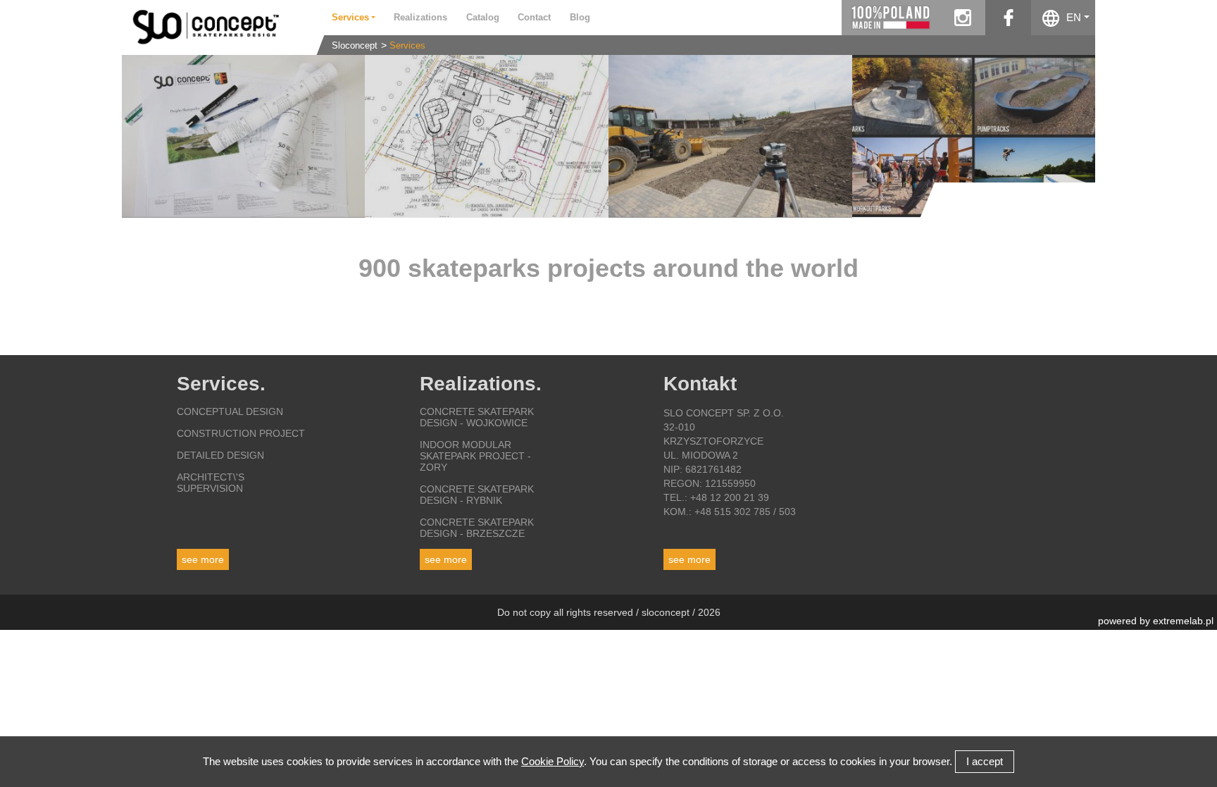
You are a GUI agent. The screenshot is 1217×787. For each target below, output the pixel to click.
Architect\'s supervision (210, 482)
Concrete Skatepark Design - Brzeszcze (477, 527)
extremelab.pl (1183, 620)
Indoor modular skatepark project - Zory (475, 456)
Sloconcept (354, 46)
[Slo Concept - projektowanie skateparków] (215, 26)
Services (407, 46)
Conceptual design (230, 411)
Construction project (241, 433)
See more (203, 559)
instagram (962, 17)
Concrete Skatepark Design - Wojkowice (477, 417)
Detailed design (220, 455)
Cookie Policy (552, 761)
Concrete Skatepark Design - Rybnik (477, 494)
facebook (1008, 17)
